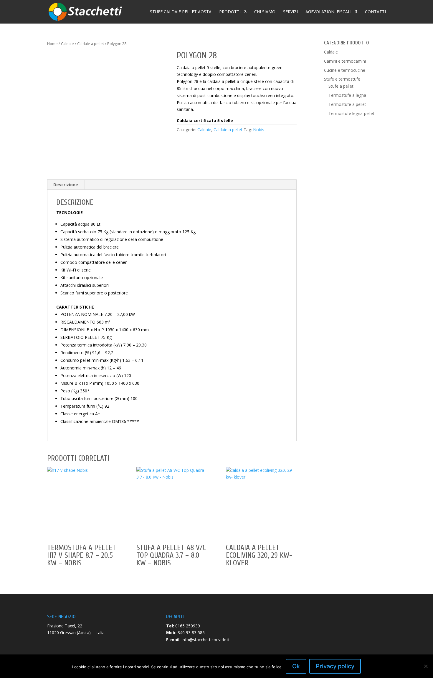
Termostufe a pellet (347, 104)
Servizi (290, 12)
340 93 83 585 (191, 632)
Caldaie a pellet (90, 43)
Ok (296, 666)
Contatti (375, 12)
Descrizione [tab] (65, 184)
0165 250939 (187, 626)
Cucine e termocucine (344, 70)
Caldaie (67, 43)
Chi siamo (264, 12)
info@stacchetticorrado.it (206, 639)
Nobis (258, 129)
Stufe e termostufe (342, 79)
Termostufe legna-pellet (351, 113)
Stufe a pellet (340, 86)
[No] (426, 666)
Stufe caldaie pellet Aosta (180, 12)
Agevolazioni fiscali (328, 12)
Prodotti (230, 12)
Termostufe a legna (347, 95)
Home (52, 43)
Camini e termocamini (345, 61)
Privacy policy (335, 666)
